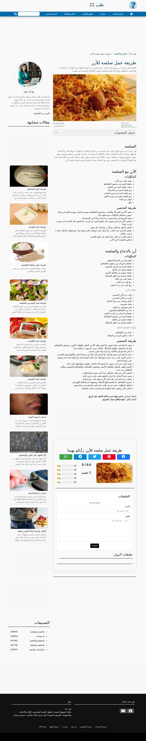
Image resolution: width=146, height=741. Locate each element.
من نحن (74, 727)
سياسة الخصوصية (86, 727)
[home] (131, 14)
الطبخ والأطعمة (87, 14)
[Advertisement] (73, 34)
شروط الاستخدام (101, 727)
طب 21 (133, 54)
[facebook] (130, 711)
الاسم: (127, 506)
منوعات (103, 14)
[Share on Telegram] (80, 457)
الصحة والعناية (118, 14)
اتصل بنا (65, 727)
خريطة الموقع (54, 727)
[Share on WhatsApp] (65, 457)
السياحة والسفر (51, 14)
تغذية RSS (42, 727)
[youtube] (123, 711)
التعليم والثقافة (69, 14)
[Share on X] (94, 457)
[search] (15, 14)
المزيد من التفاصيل (42, 113)
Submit (95, 546)
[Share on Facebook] (123, 457)
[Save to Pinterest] (109, 457)
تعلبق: (127, 516)
